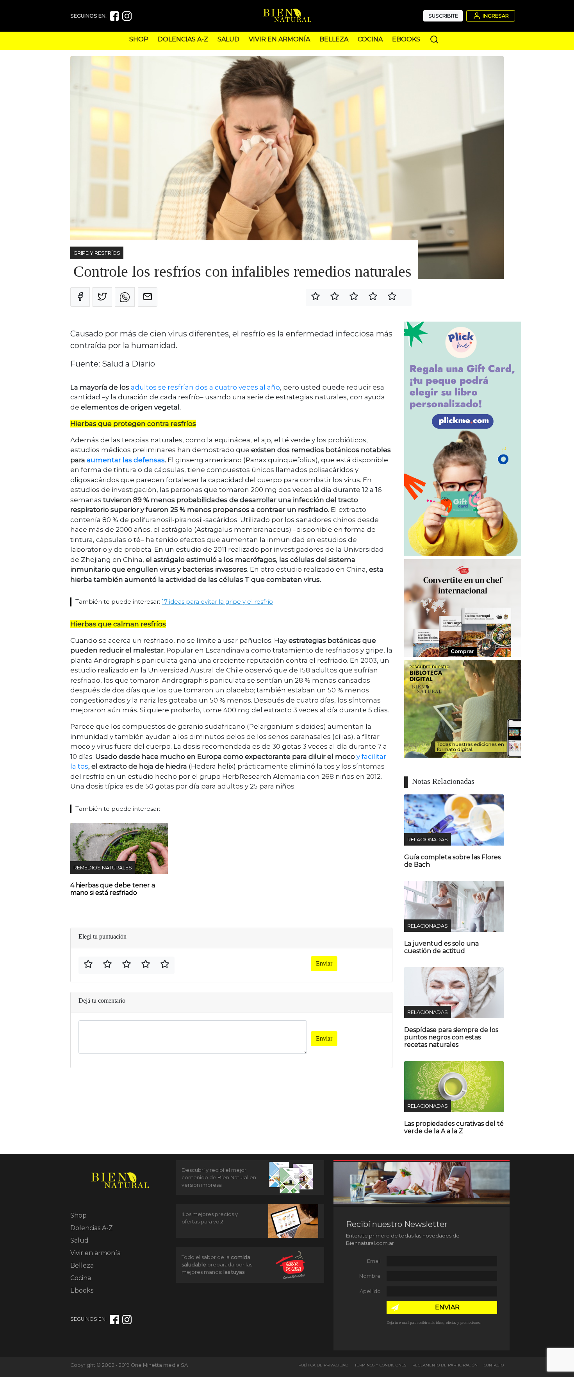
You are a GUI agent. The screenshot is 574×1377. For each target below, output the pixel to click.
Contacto (494, 1365)
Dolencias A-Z (183, 39)
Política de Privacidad (323, 1365)
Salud (228, 39)
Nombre (370, 1276)
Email (374, 1261)
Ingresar (495, 16)
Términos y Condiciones (380, 1365)
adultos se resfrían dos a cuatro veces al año (204, 387)
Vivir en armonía (279, 39)
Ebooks (406, 39)
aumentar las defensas (126, 460)
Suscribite (443, 16)
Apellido (370, 1291)
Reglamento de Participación (445, 1365)
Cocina (370, 39)
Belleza (333, 39)
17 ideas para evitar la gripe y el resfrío (217, 601)
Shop (138, 39)
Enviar (324, 963)
